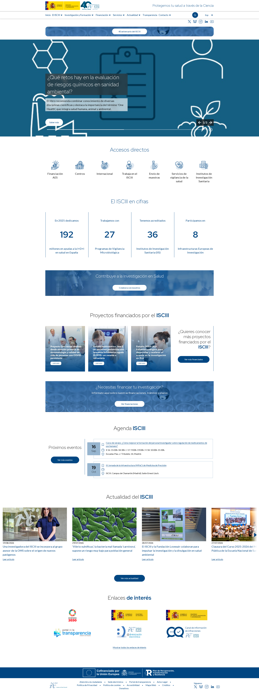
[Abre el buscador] (195, 15)
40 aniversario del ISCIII (130, 31)
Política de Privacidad (87, 685)
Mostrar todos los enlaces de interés (129, 647)
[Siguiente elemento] (255, 535)
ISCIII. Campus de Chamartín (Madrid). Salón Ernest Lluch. (132, 473)
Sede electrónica (115, 682)
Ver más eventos (65, 460)
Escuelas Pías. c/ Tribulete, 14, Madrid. (123, 454)
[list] (129, 88)
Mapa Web (151, 685)
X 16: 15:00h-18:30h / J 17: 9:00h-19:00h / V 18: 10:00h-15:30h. (135, 450)
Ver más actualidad (129, 578)
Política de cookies (112, 685)
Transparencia (150, 15)
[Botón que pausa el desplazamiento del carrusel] (211, 129)
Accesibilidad (133, 685)
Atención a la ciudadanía (91, 682)
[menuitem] (48, 15)
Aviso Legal (162, 682)
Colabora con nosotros (129, 287)
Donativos (124, 688)
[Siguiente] (210, 122)
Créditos (166, 685)
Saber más (54, 122)
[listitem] (129, 88)
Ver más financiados (193, 359)
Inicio (48, 15)
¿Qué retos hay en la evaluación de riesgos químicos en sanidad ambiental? (83, 84)
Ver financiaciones (129, 404)
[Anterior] (199, 122)
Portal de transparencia (140, 682)
